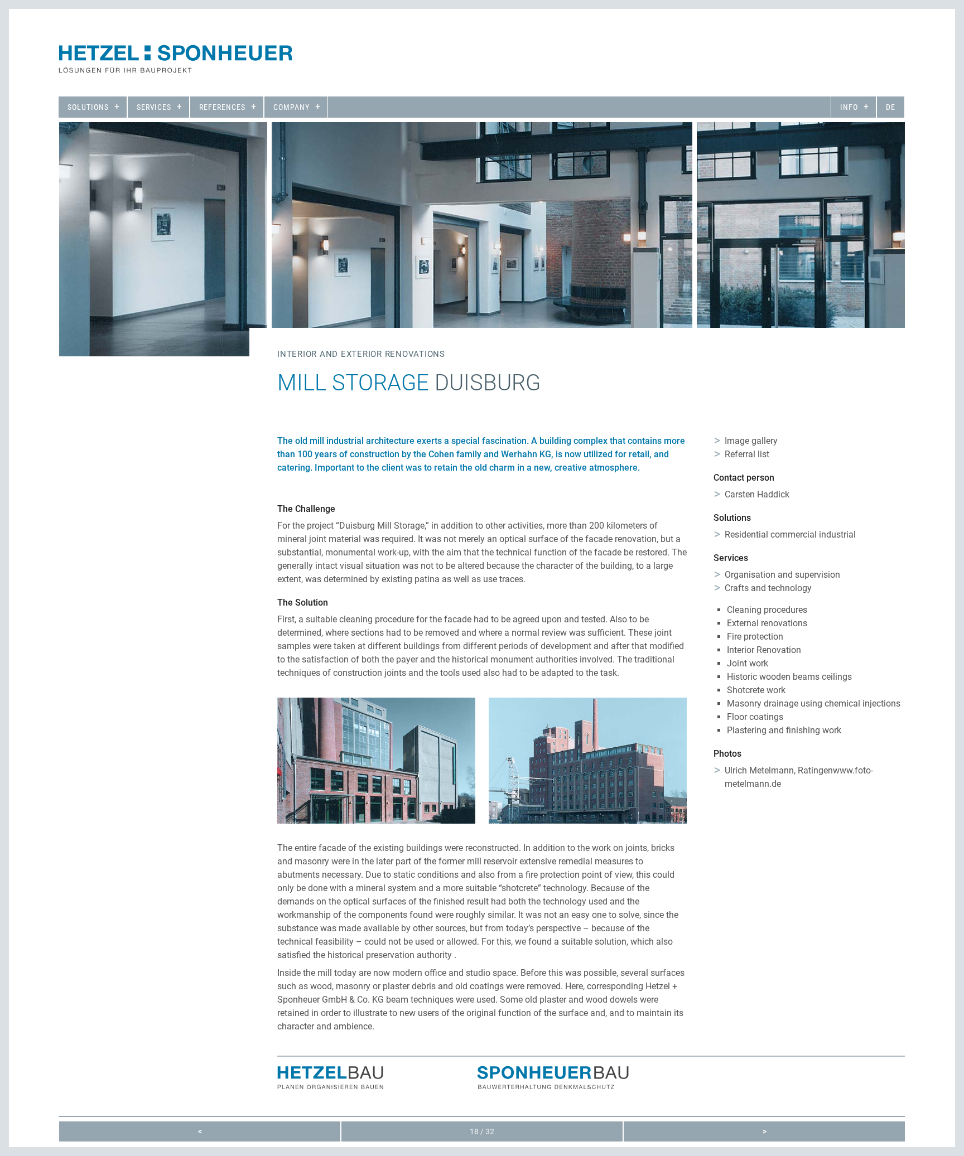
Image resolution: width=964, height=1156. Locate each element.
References (222, 107)
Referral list (747, 454)
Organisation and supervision (782, 574)
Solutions (88, 107)
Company (291, 107)
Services (154, 107)
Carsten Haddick (757, 494)
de (890, 107)
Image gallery (751, 441)
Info (849, 107)
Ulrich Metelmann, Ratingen (779, 770)
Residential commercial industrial (790, 534)
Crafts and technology (768, 588)
